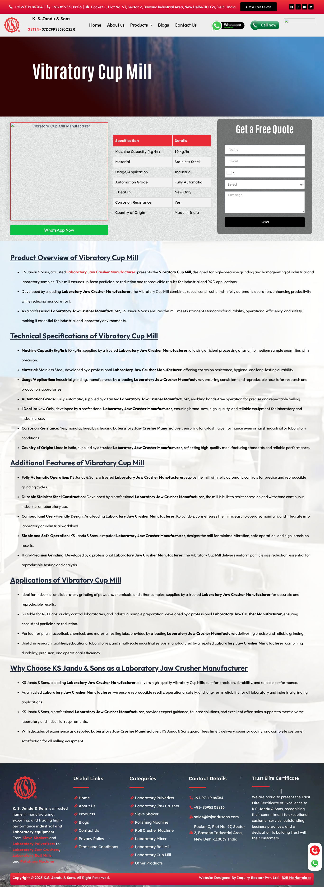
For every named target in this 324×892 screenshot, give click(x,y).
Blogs (163, 25)
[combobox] (230, 172)
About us (116, 25)
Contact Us (186, 25)
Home (95, 25)
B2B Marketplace (296, 877)
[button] (141, 25)
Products (139, 25)
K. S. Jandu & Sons (51, 18)
